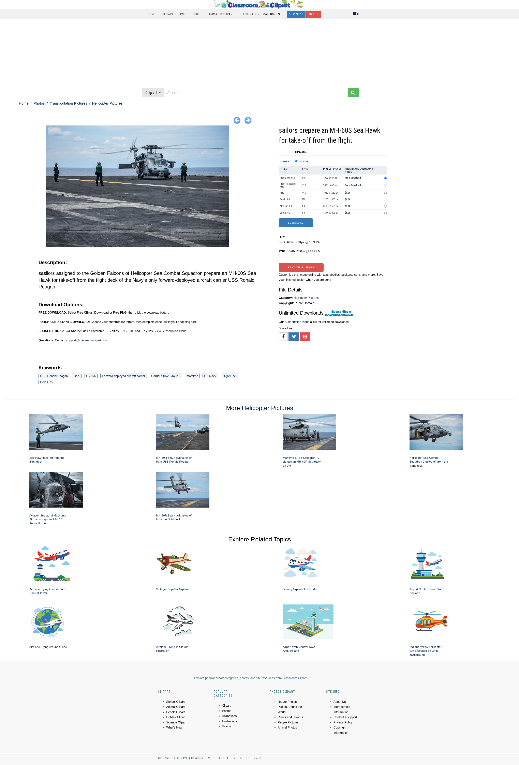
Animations (229, 716)
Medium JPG (286, 206)
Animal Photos (287, 727)
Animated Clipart (221, 14)
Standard (304, 161)
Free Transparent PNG (288, 185)
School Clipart (175, 701)
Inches (337, 168)
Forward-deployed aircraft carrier (123, 376)
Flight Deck (229, 376)
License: (284, 161)
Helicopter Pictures (107, 103)
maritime (192, 376)
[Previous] (237, 120)
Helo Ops (46, 382)
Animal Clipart (175, 706)
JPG (304, 177)
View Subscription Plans (170, 331)
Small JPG (285, 199)
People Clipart (175, 712)
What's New (174, 727)
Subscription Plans (297, 322)
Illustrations (229, 721)
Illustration (250, 14)
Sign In (314, 14)
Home (151, 14)
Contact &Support (345, 717)
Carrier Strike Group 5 (165, 376)
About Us (339, 701)
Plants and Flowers (290, 717)
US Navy (210, 376)
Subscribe (296, 14)
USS (77, 376)
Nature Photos (287, 701)
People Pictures (288, 722)
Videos (226, 726)
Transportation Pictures (68, 103)
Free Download (287, 177)
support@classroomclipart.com (87, 340)
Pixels (327, 168)
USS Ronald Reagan (54, 376)
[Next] (247, 120)
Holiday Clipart (176, 717)
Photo (197, 14)
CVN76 (91, 376)
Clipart (167, 14)
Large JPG (285, 212)
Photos (39, 103)
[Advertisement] (259, 51)
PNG (183, 14)
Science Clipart (176, 722)
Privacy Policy (343, 722)
